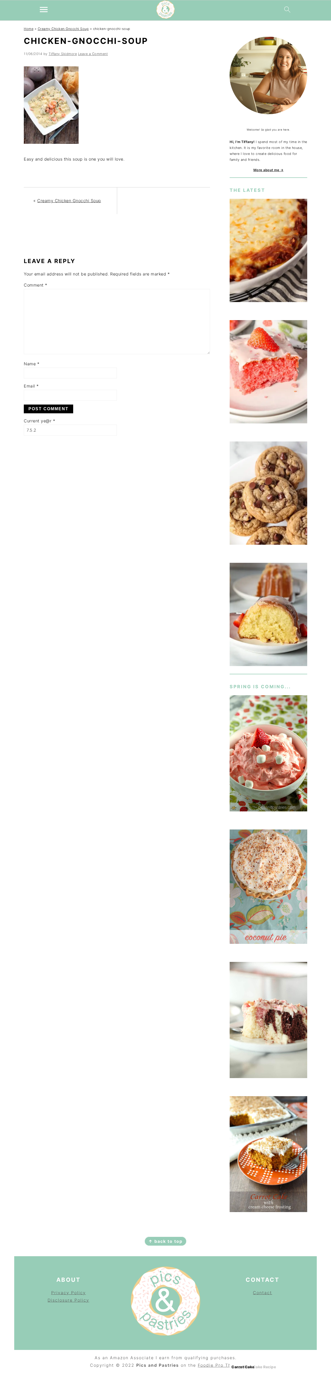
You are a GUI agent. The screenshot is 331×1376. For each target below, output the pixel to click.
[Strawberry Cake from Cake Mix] (268, 372)
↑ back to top (165, 1241)
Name (31, 363)
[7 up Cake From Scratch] (268, 615)
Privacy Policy (68, 1292)
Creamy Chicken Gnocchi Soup (63, 29)
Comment (35, 285)
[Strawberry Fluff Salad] (268, 754)
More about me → (268, 170)
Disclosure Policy (68, 1300)
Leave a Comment (93, 54)
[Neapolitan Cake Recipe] (268, 1021)
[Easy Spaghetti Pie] (268, 251)
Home (28, 29)
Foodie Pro (211, 1365)
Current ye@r (39, 420)
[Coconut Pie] (268, 887)
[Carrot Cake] (268, 1155)
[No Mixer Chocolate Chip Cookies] (268, 494)
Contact (262, 1292)
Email (31, 386)
